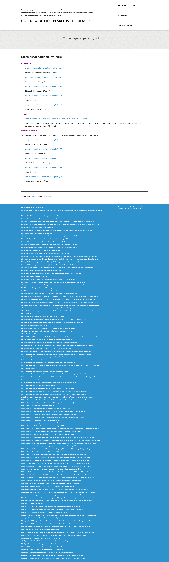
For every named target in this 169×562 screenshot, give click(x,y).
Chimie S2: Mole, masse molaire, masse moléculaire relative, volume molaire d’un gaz (47, 314)
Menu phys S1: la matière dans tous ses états (70, 509)
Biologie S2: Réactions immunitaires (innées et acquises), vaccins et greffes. (45, 253)
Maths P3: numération (61, 466)
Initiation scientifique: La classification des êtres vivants (38, 374)
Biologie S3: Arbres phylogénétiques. (33, 262)
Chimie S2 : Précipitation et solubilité (66, 302)
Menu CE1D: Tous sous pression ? (32, 495)
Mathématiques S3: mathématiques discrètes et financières (40, 454)
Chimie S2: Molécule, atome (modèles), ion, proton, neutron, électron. (43, 316)
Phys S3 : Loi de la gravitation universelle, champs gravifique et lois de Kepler (45, 532)
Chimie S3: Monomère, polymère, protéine (34, 348)
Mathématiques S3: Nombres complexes (73, 454)
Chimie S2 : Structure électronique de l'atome (35, 305)
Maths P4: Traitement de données (59, 480)
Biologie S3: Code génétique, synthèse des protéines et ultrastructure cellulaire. (72, 262)
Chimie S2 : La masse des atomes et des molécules (80, 299)
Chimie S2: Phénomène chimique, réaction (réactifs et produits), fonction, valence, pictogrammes (52, 322)
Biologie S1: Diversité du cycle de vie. (83, 221)
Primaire (132, 5)
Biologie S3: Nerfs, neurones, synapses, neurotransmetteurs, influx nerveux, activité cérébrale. (51, 273)
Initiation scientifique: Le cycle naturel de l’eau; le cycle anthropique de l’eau (73, 377)
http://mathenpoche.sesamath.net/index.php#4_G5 (43, 149)
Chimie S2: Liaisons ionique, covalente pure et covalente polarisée (42, 311)
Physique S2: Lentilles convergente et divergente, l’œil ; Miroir (40, 538)
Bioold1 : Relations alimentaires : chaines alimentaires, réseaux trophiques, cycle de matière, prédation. (53, 291)
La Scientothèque (125, 25)
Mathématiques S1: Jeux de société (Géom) (35, 403)
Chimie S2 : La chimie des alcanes (31, 299)
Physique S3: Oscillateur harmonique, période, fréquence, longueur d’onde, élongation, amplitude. (52, 555)
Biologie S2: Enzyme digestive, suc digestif (34, 244)
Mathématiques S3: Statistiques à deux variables (36, 460)
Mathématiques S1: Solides (51, 420)
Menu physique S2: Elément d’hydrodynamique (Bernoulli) (39, 518)
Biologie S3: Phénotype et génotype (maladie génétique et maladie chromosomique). (48, 279)
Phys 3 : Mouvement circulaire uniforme (47, 529)
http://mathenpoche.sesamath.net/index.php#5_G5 (43, 140)
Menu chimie (79, 495)
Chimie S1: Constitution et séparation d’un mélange (37, 293)
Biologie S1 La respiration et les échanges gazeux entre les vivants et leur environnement (49, 219)
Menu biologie (76, 480)
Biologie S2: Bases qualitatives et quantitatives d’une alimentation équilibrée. (45, 236)
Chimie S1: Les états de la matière (66, 293)
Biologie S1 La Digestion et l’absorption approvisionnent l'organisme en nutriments (47, 216)
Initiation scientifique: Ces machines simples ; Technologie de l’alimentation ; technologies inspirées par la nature (56, 354)
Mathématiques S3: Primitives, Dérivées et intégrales (38, 457)
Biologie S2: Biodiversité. (80, 236)
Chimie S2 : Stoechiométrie (89, 302)
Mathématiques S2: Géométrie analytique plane (66, 431)
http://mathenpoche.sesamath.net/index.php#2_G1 (43, 96)
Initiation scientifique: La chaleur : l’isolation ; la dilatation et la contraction (44, 371)
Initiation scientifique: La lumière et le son (34, 377)
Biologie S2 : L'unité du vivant (84, 230)
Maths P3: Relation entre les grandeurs (69, 469)
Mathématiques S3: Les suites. (55, 452)
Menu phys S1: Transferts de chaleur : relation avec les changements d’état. (44, 512)
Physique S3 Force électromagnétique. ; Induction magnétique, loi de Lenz (44, 547)
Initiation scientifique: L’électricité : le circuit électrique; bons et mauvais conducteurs (48, 363)
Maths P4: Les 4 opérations (29, 475)
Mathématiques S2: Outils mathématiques (34, 437)
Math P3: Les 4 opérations (51, 397)
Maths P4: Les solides (80, 475)
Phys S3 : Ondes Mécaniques (30, 535)
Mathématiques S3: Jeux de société (32, 452)
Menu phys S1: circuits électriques (32, 503)
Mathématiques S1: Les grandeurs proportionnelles (37, 405)
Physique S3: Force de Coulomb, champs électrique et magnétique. (42, 549)
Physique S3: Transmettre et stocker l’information (69, 558)
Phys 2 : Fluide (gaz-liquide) (81, 526)
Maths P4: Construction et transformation (58, 472)
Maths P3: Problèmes (48, 469)
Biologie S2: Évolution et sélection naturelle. (64, 244)
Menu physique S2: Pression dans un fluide (72, 524)
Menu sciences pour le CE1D (61, 526)
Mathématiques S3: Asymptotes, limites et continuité (38, 443)
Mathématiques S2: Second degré (84, 437)
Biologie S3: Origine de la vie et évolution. (34, 276)
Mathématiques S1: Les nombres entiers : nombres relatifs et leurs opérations (45, 408)
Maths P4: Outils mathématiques (48, 477)
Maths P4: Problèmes (87, 477)
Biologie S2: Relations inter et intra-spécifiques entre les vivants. (41, 256)
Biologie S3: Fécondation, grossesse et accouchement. (76, 268)
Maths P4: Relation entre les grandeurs (33, 480)
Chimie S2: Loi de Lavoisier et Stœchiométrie (79, 311)
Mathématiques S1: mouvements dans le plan (35, 414)
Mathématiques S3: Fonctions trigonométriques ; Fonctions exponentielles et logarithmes (50, 446)
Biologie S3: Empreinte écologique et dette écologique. (38, 268)
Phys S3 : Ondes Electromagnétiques (83, 532)
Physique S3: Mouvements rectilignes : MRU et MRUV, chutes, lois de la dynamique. (47, 552)
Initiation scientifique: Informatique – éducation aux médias (40, 360)
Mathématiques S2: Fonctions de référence (35, 431)
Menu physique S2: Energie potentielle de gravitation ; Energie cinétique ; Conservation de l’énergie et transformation (58, 521)
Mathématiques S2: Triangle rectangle (64, 440)
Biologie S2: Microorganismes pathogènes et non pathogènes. (41, 250)
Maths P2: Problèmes (28, 463)
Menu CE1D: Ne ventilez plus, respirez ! (55, 492)
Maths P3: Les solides (45, 466)
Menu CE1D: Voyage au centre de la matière (59, 495)
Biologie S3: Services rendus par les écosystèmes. (69, 282)
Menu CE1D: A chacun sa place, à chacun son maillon (62, 483)
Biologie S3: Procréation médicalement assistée (36, 282)
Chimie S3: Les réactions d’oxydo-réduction (81, 345)
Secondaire (122, 15)
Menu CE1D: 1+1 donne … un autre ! (32, 483)
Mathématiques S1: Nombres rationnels (64, 414)
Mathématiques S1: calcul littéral (75, 400)
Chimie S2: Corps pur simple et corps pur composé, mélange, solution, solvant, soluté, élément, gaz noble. (54, 308)
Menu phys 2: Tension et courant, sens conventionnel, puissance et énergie (69, 501)
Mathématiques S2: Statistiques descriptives (35, 440)
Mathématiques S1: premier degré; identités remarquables (65, 417)
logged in (34, 196)
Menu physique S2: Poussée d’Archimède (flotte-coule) (38, 524)
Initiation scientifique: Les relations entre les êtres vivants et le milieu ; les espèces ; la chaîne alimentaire (54, 391)
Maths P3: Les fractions (28, 466)
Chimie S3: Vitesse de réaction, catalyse (78, 351)
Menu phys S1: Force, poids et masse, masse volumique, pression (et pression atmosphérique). (51, 506)
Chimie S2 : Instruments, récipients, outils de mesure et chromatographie (74, 296)
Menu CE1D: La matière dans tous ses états (60, 486)
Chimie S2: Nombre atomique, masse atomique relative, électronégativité (44, 319)
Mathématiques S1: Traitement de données (35, 426)
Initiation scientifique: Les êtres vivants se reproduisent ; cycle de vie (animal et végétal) (48, 382)
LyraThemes (139, 208)
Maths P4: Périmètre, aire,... (69, 477)
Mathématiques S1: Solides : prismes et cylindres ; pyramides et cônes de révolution (47, 423)
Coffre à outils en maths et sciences (56, 21)
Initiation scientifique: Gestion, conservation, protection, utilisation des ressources (47, 357)
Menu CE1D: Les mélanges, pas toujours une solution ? (38, 489)
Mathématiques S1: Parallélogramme (32, 417)
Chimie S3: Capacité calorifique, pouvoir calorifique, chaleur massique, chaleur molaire (48, 339)
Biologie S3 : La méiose (66, 259)
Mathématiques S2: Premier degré (61, 437)
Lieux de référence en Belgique (31, 397)
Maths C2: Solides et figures (80, 460)
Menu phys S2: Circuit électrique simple (71, 515)
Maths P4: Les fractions (63, 475)
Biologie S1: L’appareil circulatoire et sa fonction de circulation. (41, 224)
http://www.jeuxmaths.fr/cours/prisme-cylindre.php (43, 68)
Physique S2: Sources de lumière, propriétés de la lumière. (39, 544)
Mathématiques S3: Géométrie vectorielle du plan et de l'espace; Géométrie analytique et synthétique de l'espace (56, 449)
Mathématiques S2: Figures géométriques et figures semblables (79, 429)
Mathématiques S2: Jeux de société (63, 434)
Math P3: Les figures (68, 397)
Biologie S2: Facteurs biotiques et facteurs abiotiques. (38, 247)
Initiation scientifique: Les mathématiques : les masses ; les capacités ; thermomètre (47, 388)
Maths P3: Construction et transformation (50, 463)
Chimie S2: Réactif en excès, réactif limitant (34, 325)
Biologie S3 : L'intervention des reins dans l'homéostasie (39, 259)
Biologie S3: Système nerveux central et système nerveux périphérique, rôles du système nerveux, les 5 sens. (55, 285)
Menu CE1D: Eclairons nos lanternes (32, 486)
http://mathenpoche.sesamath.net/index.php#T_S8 (43, 105)
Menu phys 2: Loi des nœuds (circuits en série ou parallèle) (75, 498)
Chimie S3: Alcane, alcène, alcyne (61, 331)
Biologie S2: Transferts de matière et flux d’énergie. (80, 256)
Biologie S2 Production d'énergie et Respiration (36, 233)
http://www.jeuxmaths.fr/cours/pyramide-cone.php (43, 77)
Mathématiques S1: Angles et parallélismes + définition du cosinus (42, 400)
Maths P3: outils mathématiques (81, 466)
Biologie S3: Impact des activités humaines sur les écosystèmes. (41, 270)
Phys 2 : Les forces (27, 529)
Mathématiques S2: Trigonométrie (89, 440)
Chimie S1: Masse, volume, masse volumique (35, 296)
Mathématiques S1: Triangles (60, 426)
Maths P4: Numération (28, 477)
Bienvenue (122, 5)
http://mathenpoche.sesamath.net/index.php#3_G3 (43, 86)
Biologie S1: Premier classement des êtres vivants (37, 227)
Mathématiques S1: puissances (31, 420)
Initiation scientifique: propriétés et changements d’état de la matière (43, 394)
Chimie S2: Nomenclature (78, 319)
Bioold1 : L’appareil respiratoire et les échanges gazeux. (38, 288)
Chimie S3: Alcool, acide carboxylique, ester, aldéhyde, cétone (40, 334)
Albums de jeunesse (27, 207)
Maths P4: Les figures (47, 475)
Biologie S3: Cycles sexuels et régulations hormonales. (71, 265)
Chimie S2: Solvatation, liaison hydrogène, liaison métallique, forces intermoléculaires (48, 328)
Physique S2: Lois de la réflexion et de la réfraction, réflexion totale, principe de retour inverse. (51, 541)
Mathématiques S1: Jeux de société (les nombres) (66, 403)
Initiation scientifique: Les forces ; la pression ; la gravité (38, 385)
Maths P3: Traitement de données (32, 472)
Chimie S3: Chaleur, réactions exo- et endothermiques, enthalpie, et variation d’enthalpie (49, 342)
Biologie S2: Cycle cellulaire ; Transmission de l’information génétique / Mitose (46, 239)
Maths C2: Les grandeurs (61, 460)
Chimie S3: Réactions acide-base (61, 348)
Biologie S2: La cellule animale (67, 247)
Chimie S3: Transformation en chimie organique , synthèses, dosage (42, 351)
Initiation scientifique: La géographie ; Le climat (73, 374)
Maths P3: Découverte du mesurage (77, 463)
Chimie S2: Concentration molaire (88, 305)
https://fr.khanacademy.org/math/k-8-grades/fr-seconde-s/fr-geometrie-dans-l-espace (56, 119)
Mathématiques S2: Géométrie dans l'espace (35, 434)
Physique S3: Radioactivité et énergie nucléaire (36, 558)
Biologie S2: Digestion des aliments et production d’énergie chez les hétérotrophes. (47, 242)
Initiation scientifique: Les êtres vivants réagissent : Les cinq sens (41, 380)
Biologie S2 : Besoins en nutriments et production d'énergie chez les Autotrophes (47, 230)
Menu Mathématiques (48, 498)
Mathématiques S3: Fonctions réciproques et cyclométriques (76, 443)
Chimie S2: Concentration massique (63, 305)
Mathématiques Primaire (85, 397)
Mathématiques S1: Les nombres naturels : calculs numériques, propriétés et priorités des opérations (53, 411)
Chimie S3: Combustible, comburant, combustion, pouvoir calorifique (43, 345)
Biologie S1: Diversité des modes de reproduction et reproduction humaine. (45, 221)
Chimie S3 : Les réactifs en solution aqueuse (35, 331)
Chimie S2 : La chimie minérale (53, 299)
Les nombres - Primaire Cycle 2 (77, 394)
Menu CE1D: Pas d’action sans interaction (83, 492)
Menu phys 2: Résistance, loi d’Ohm (32, 501)
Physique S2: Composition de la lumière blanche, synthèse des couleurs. (64, 535)
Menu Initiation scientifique (30, 498)
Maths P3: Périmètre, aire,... (30, 469)
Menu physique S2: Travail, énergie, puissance (35, 526)
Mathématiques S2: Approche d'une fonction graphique (38, 429)
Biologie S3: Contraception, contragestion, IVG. (36, 265)
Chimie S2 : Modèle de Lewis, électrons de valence (37, 302)
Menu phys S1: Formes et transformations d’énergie (37, 509)
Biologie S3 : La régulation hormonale (87, 259)
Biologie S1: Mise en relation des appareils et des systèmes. (81, 224)
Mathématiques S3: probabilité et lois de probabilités (73, 457)
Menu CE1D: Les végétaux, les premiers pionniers (73, 489)
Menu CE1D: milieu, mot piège (30, 492)
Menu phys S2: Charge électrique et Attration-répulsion (39, 515)
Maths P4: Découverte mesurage (84, 472)
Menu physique (91, 515)
